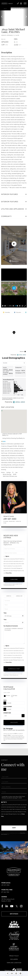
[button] (2, 16)
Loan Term (7, 692)
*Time (5, 619)
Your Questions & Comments (11, 626)
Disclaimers (14, 959)
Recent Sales (12, 521)
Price (5, 700)
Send (14, 828)
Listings (8, 472)
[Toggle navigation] (25, 3)
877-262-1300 (5, 892)
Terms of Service (13, 675)
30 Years (8, 695)
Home (3, 472)
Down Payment (8, 706)
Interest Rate (7, 713)
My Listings (6, 521)
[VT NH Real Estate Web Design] (17, 970)
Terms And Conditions (14, 962)
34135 (14, 474)
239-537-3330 (18, 3)
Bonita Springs (7, 474)
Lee (16, 472)
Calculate (14, 722)
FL (13, 472)
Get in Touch (14, 914)
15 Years (15, 695)
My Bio (5, 523)
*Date (5, 613)
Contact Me (18, 521)
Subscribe (14, 579)
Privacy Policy (9, 573)
